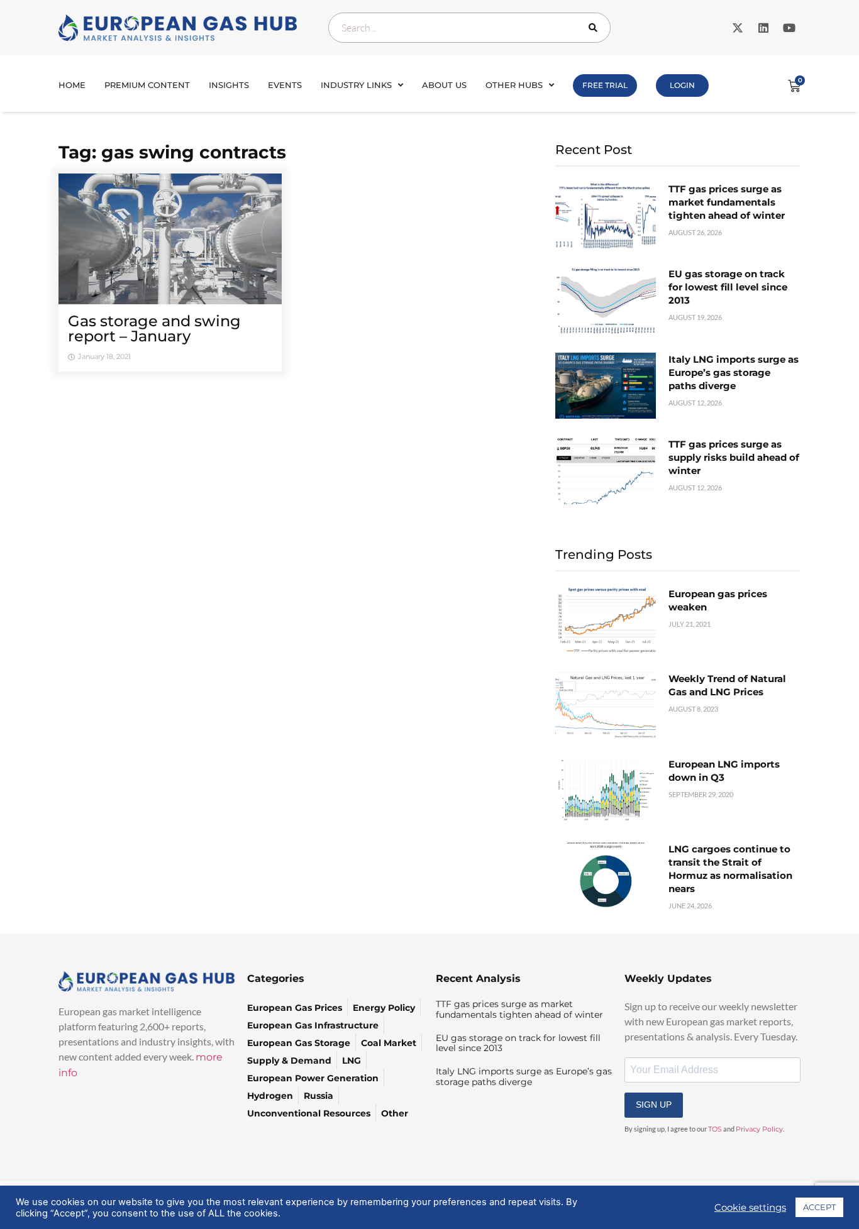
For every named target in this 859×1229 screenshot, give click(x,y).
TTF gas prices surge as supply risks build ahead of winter (733, 457)
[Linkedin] (763, 27)
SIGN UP (654, 1104)
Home (72, 85)
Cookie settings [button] (750, 1207)
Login (682, 85)
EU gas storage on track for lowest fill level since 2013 (727, 287)
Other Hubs (514, 85)
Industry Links (356, 85)
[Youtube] (789, 27)
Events (285, 85)
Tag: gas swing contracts (172, 152)
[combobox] (469, 28)
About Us (444, 85)
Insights (229, 85)
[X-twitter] (737, 27)
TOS (715, 1129)
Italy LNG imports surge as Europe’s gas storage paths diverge (733, 372)
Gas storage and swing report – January (154, 328)
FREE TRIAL (605, 85)
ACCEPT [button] (819, 1207)
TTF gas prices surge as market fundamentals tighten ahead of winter (726, 202)
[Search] (595, 28)
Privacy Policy (759, 1129)
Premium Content (147, 85)
